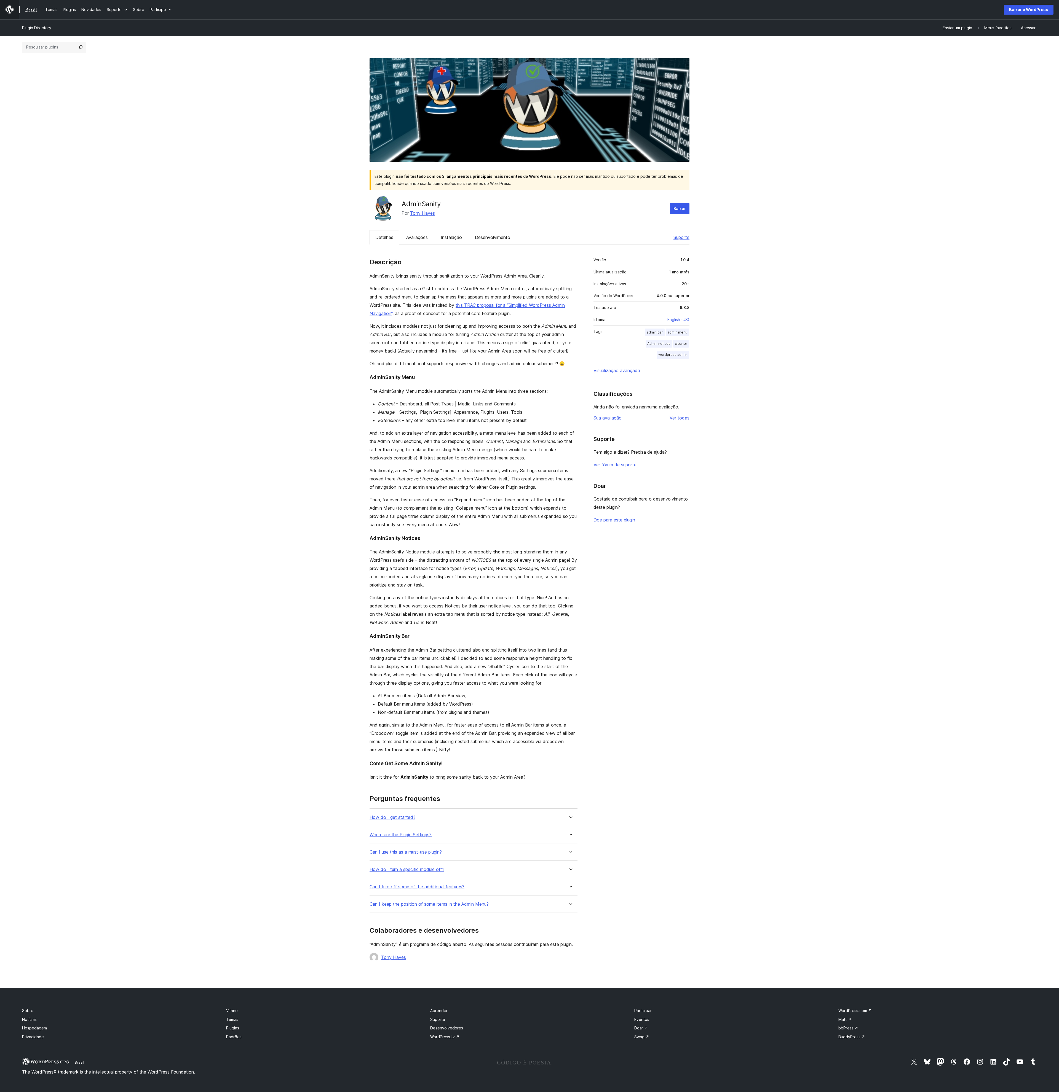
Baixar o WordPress (1028, 9)
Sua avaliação (607, 418)
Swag (641, 1036)
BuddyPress (851, 1036)
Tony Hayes (422, 213)
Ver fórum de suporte (615, 464)
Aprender (439, 1010)
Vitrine (232, 1010)
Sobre (27, 1010)
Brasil (79, 1062)
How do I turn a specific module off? (407, 869)
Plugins (232, 1028)
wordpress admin (672, 355)
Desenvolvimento (492, 237)
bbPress (848, 1028)
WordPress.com (855, 1010)
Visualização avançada (616, 370)
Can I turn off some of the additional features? (417, 886)
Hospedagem (34, 1028)
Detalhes (384, 237)
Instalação (451, 237)
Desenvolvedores (446, 1028)
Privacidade (33, 1036)
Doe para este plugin (614, 520)
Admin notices (658, 343)
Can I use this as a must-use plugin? (406, 852)
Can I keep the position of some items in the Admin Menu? (429, 904)
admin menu (677, 332)
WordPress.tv (444, 1036)
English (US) (678, 319)
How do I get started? (392, 817)
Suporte (681, 237)
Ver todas (679, 418)
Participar (643, 1010)
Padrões (234, 1036)
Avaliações (417, 237)
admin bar (655, 332)
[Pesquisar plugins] (80, 47)
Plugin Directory (36, 27)
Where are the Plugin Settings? (401, 834)
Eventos (641, 1019)
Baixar (679, 208)
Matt (844, 1019)
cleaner (681, 343)
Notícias (29, 1019)
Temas (232, 1019)
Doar (641, 1028)
